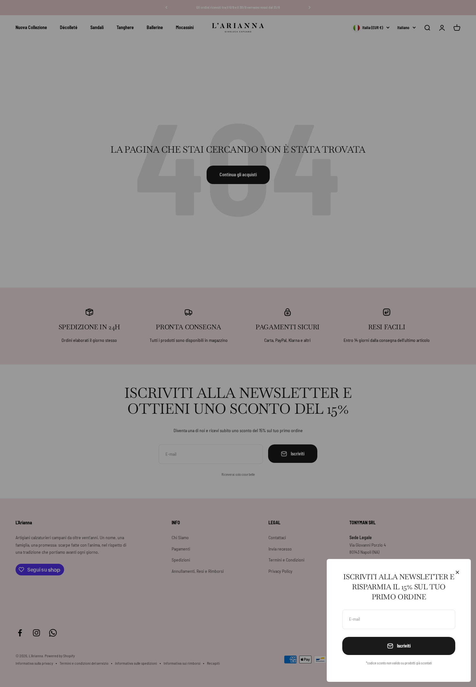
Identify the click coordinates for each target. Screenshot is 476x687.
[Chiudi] (457, 572)
